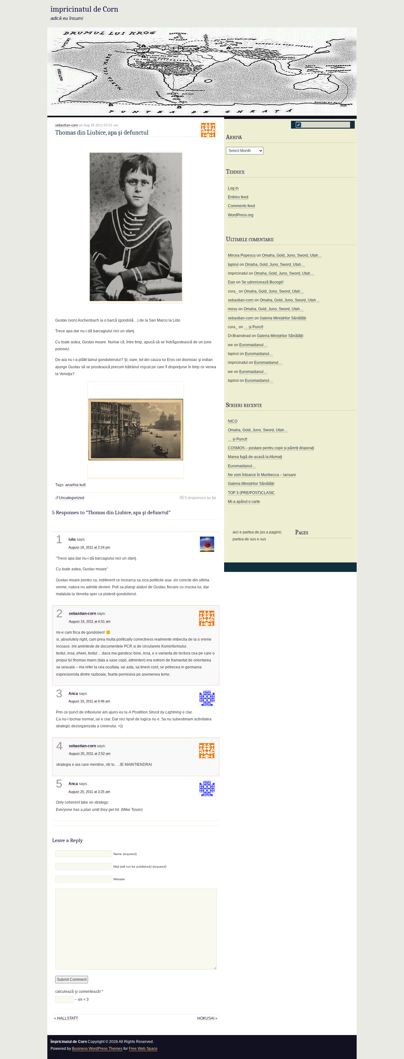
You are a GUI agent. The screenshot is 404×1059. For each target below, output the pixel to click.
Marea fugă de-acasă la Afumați (255, 457)
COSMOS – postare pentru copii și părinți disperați (271, 448)
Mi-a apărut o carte (244, 501)
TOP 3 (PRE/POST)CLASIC (251, 493)
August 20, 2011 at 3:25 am (89, 792)
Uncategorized (71, 498)
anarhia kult (75, 485)
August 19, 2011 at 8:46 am (89, 701)
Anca (73, 693)
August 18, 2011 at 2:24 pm (89, 547)
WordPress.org (240, 215)
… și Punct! (253, 327)
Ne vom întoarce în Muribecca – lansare (262, 475)
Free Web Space (143, 1048)
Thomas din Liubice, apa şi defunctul (101, 132)
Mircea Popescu (242, 255)
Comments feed (241, 206)
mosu (232, 309)
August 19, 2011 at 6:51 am (89, 621)
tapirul (233, 264)
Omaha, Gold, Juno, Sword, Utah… (292, 255)
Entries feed (238, 197)
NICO (232, 421)
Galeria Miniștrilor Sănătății (283, 318)
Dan (231, 282)
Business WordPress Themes (97, 1048)
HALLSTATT (67, 1018)
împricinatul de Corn (84, 9)
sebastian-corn (66, 125)
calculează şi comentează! (79, 991)
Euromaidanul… (253, 345)
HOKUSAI (205, 1018)
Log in (233, 188)
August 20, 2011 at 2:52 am (89, 753)
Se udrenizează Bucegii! (262, 282)
